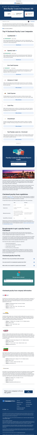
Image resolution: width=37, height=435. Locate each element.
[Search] (34, 3)
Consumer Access (8, 417)
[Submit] (31, 281)
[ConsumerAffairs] (18, 3)
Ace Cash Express (12, 65)
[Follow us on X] (6, 409)
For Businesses (28, 402)
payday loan (10, 196)
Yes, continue (28, 392)
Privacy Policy (28, 400)
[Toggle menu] (1, 3)
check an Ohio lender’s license (28, 222)
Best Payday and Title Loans (15, 6)
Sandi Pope (33, 21)
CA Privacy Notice (29, 404)
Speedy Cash (11, 50)
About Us (18, 400)
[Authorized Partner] (28, 13)
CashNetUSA (11, 35)
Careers (18, 406)
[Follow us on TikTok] (5, 409)
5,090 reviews (13, 38)
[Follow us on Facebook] (2, 409)
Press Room (28, 406)
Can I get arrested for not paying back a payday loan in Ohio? (14, 262)
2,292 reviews (13, 53)
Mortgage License (20, 402)
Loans (9, 6)
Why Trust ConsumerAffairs (7, 28)
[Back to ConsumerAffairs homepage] (2, 6)
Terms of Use (19, 404)
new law (12, 197)
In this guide (14, 164)
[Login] (35, 3)
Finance (5, 6)
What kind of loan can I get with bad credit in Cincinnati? (13, 258)
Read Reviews (18, 44)
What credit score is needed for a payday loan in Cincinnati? (14, 265)
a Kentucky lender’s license (8, 223)
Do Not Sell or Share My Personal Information (21, 408)
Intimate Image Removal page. (21, 432)
